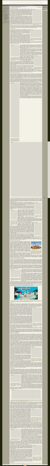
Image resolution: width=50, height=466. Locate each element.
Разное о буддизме (5, 15)
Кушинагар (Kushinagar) (5, 19)
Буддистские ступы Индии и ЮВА (5, 12)
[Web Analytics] (25, 465)
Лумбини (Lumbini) (6, 17)
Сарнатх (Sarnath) (6, 18)
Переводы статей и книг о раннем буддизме (6, 14)
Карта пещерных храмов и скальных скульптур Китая (6, 22)
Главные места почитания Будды (5, 16)
